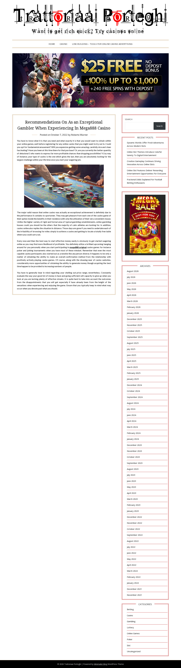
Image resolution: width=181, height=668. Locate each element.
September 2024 (135, 397)
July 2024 (131, 409)
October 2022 (133, 529)
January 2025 (133, 379)
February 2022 (133, 577)
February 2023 (133, 505)
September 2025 (135, 337)
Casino (63, 44)
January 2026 (133, 313)
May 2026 (131, 289)
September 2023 (135, 463)
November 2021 (134, 595)
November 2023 (134, 451)
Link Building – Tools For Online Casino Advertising (102, 44)
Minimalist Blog (100, 664)
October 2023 (133, 457)
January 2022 (133, 583)
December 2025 (134, 319)
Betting (130, 609)
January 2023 (133, 511)
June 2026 (131, 283)
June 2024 (131, 415)
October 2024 (133, 391)
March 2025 (132, 367)
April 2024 (131, 421)
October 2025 (133, 331)
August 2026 (133, 271)
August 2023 (133, 469)
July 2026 (131, 277)
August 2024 (133, 403)
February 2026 (133, 307)
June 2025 (131, 355)
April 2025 (131, 361)
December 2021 (134, 589)
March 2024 (132, 427)
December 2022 (134, 517)
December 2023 (134, 445)
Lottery (130, 627)
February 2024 (133, 433)
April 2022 (131, 565)
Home (52, 44)
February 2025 (133, 373)
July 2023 (131, 475)
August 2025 (133, 343)
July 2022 (131, 547)
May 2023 (131, 487)
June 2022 (131, 553)
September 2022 (135, 535)
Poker (129, 639)
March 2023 (132, 499)
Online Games (133, 633)
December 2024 (134, 385)
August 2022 (133, 541)
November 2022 (134, 523)
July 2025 (131, 349)
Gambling (131, 621)
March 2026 (132, 301)
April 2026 (131, 295)
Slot (128, 645)
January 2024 (133, 439)
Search (129, 119)
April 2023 (131, 493)
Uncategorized (133, 651)
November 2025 (134, 325)
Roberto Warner (79, 134)
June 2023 (131, 481)
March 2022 (132, 571)
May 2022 (131, 559)
